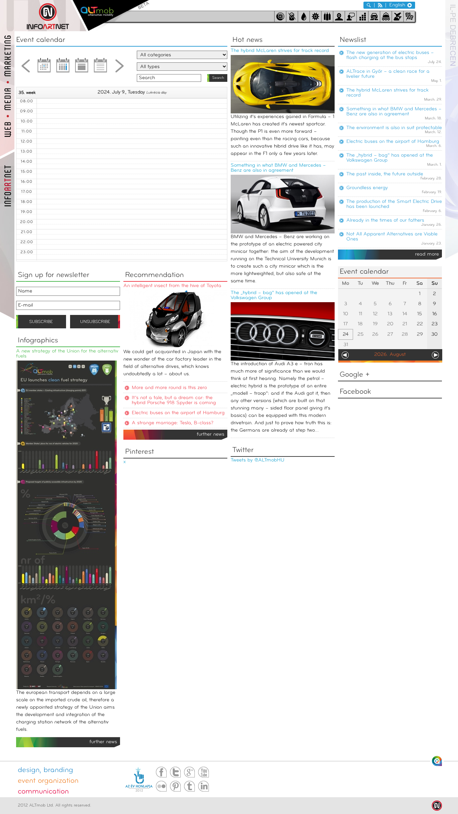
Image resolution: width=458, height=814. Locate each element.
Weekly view (63, 67)
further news (210, 434)
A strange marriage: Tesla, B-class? (172, 423)
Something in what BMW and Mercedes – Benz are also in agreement (278, 168)
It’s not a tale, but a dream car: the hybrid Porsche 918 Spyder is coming (174, 400)
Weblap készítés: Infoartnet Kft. (437, 806)
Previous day (25, 67)
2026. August (390, 354)
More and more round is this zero (169, 387)
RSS (380, 5)
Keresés (369, 5)
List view (101, 67)
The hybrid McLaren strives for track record (280, 50)
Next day (119, 67)
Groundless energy (367, 188)
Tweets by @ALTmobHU (257, 460)
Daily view (82, 67)
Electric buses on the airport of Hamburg (392, 141)
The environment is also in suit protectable (394, 127)
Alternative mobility (110, 15)
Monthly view (44, 67)
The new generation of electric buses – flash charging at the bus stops (390, 55)
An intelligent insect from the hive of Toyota (172, 285)
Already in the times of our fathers (385, 220)
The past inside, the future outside (384, 174)
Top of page (437, 761)
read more (427, 254)
